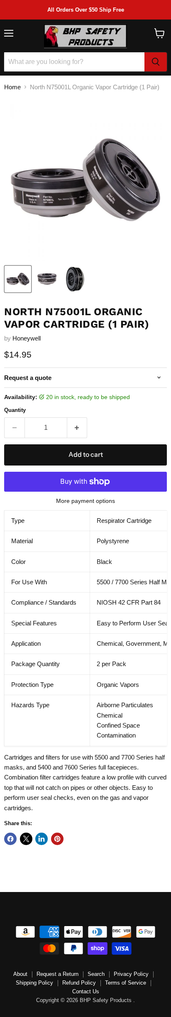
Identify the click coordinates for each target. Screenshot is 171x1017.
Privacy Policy (131, 974)
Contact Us (85, 991)
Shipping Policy (34, 983)
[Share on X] (26, 839)
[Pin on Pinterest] (57, 839)
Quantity (15, 410)
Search (96, 974)
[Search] (155, 61)
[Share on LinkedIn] (41, 839)
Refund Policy (79, 983)
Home (12, 87)
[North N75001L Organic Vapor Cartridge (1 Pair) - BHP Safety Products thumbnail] (18, 279)
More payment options (85, 500)
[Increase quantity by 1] (77, 427)
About (20, 974)
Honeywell (26, 338)
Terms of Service (125, 983)
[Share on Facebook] (10, 839)
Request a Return (57, 974)
